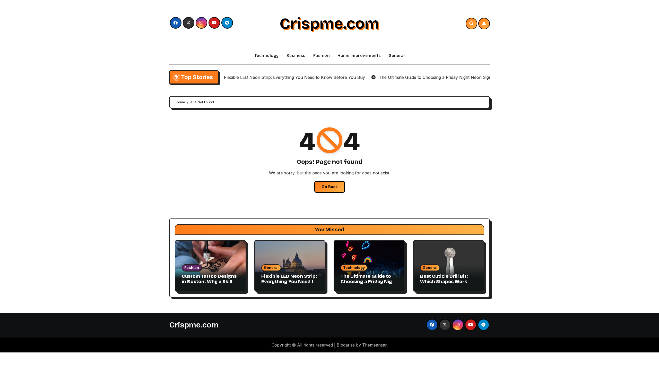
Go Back (330, 186)
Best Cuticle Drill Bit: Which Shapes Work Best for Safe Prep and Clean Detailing (446, 284)
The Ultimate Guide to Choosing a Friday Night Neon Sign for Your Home (369, 284)
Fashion (321, 55)
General (397, 55)
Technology (266, 55)
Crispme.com (329, 23)
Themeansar (374, 345)
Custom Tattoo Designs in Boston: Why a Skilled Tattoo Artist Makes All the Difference (210, 284)
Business (296, 55)
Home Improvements (359, 55)
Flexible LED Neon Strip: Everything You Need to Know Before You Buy (289, 281)
